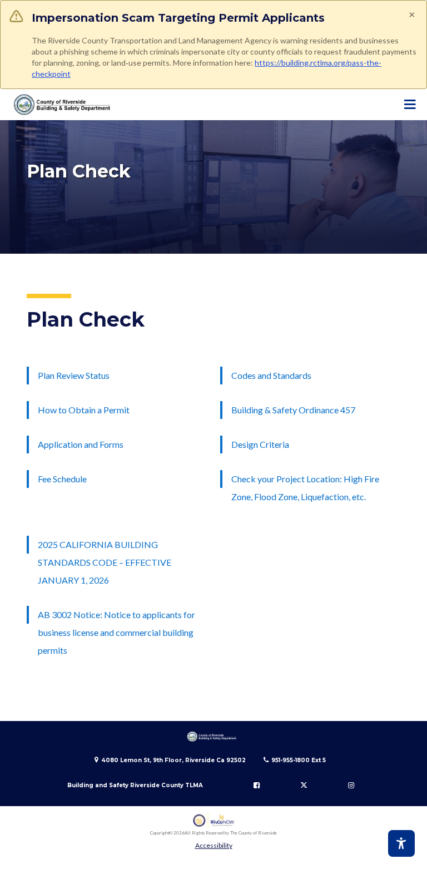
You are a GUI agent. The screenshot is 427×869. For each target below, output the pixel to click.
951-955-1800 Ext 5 (298, 760)
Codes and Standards (271, 375)
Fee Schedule (62, 478)
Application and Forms (80, 444)
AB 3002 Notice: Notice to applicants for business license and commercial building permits (116, 632)
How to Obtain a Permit (84, 409)
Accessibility (213, 845)
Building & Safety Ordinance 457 (293, 409)
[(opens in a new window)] (214, 820)
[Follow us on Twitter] (303, 785)
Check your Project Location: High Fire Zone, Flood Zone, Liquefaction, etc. (305, 487)
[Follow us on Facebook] (257, 785)
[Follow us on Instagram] (351, 785)
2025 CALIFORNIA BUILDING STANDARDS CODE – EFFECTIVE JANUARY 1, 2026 (104, 562)
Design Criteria (260, 444)
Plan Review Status (74, 375)
